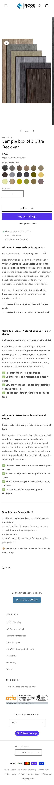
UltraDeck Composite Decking (20, 649)
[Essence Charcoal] (26, 174)
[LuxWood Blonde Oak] (12, 181)
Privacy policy (11, 774)
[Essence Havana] (33, 174)
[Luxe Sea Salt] (12, 168)
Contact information (43, 774)
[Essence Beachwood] (5, 181)
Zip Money (11, 662)
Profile (9, 669)
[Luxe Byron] (19, 168)
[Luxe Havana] (26, 168)
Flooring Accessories (16, 635)
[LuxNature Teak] (33, 181)
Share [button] (8, 567)
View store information (16, 239)
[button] (6, 6)
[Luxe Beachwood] (41, 168)
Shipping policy (28, 779)
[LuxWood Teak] (19, 181)
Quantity (6, 188)
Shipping (5, 158)
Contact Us (11, 655)
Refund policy (44, 770)
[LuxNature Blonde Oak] (26, 181)
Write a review (27, 600)
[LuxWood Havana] (5, 174)
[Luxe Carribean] (33, 168)
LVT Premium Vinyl (15, 629)
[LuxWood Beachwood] (41, 181)
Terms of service (26, 774)
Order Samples (13, 642)
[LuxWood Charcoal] (19, 174)
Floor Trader (16, 770)
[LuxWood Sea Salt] (12, 174)
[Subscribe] (42, 722)
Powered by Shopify (28, 770)
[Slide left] (20, 131)
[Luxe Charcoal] (5, 168)
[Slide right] (33, 131)
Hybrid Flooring (13, 622)
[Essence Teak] (41, 174)
